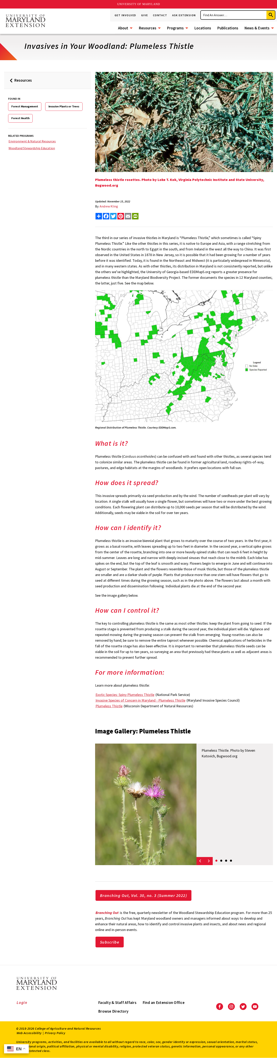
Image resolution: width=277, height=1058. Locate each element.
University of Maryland (138, 4)
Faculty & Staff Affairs (117, 1002)
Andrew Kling (109, 206)
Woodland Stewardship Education (32, 148)
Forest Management (24, 106)
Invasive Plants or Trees (63, 106)
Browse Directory (113, 1011)
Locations (202, 28)
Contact (160, 15)
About (123, 28)
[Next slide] (209, 861)
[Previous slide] (200, 861)
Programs (175, 28)
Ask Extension (184, 15)
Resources (147, 28)
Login (22, 1002)
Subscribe (109, 942)
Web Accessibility (29, 1033)
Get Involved (125, 15)
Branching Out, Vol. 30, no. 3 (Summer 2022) (143, 895)
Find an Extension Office (164, 1002)
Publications (227, 28)
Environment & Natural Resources (32, 141)
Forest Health (20, 118)
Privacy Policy (55, 1033)
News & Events (256, 28)
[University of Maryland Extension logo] (25, 21)
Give (144, 15)
